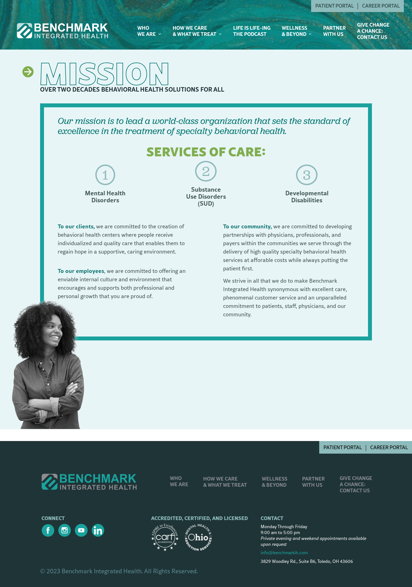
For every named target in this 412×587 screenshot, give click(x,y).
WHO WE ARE (179, 481)
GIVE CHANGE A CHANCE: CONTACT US (356, 484)
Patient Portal (342, 447)
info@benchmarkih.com (284, 553)
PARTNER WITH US (313, 482)
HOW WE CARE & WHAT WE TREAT (225, 482)
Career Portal (389, 447)
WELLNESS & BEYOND (274, 482)
